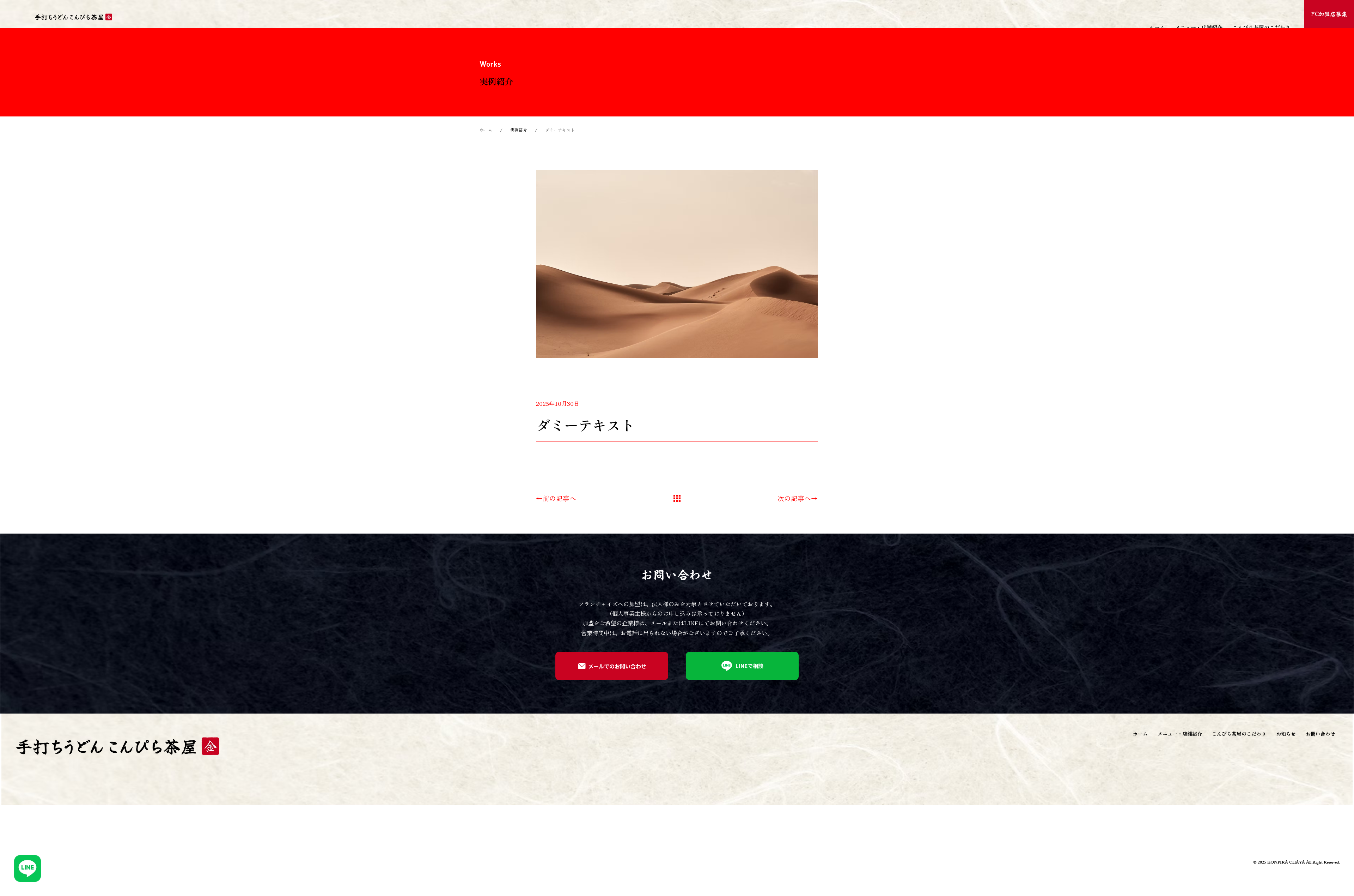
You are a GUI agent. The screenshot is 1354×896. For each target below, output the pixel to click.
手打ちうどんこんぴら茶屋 (120, 16)
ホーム (486, 130)
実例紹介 (518, 130)
